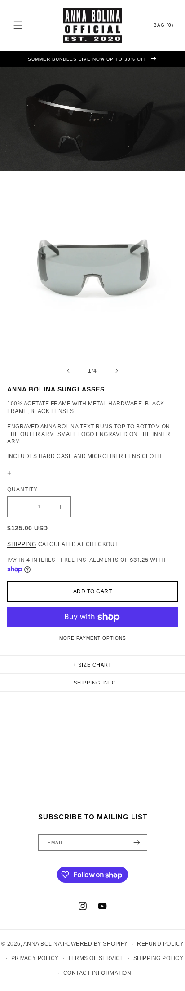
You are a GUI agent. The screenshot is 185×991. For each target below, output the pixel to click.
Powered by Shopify (95, 944)
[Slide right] (117, 371)
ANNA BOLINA (42, 944)
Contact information (97, 973)
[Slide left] (68, 371)
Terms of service (96, 958)
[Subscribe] (137, 842)
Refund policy (160, 944)
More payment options (92, 637)
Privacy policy (35, 958)
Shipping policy (158, 958)
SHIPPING (21, 544)
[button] (18, 25)
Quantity (22, 489)
